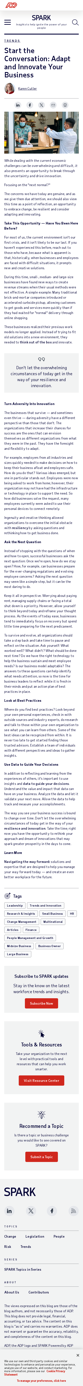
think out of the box (36, 342)
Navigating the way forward (26, 861)
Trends (12, 40)
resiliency (20, 528)
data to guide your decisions (46, 783)
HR (72, 913)
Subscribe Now (41, 1003)
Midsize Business (19, 946)
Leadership (15, 905)
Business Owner (49, 946)
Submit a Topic (41, 1157)
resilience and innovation (25, 828)
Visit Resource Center (41, 1080)
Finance (31, 930)
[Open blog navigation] (7, 22)
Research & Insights (21, 913)
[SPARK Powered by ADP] (41, 17)
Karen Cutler (27, 88)
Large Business (18, 954)
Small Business (52, 913)
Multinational (53, 921)
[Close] (78, 1355)
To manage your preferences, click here (41, 1380)
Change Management (21, 921)
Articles (12, 930)
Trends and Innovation (45, 905)
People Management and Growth (30, 938)
